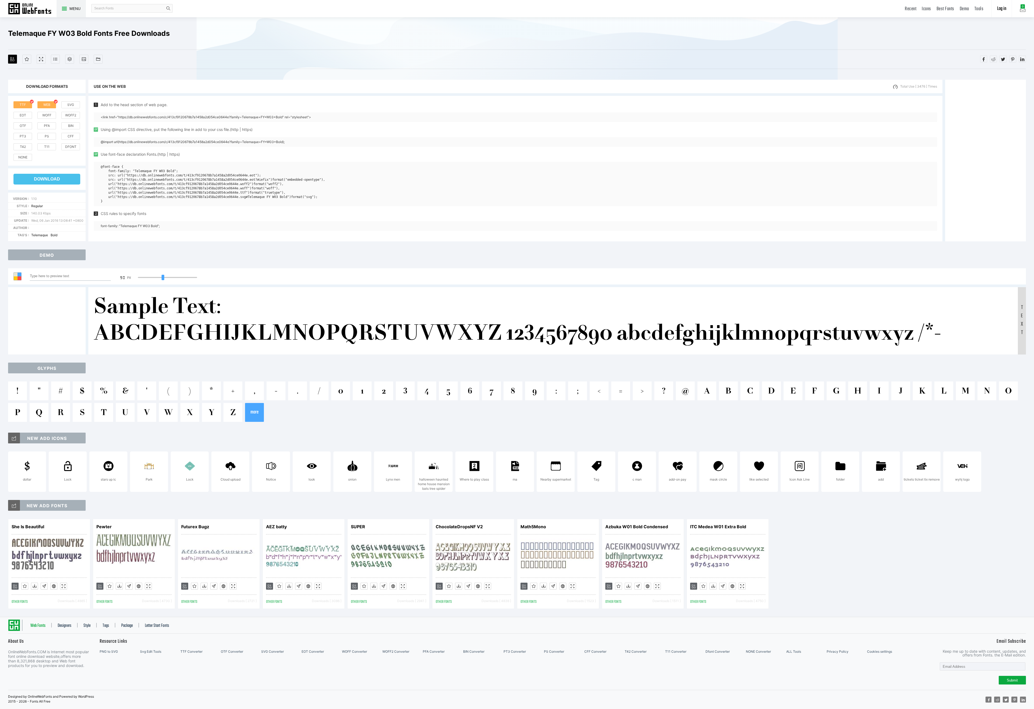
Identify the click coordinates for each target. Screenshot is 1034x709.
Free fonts (32, 9)
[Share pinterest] (1012, 58)
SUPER (358, 526)
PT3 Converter (515, 651)
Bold (54, 235)
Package (127, 625)
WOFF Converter (354, 651)
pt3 (23, 136)
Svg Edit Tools (150, 651)
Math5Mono (533, 526)
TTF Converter (191, 651)
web (46, 105)
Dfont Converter (717, 651)
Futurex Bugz (195, 526)
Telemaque (39, 235)
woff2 (70, 115)
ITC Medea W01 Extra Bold (718, 526)
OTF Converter (232, 651)
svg (70, 105)
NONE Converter (758, 651)
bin (71, 126)
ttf (23, 105)
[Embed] (53, 586)
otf (23, 126)
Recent (910, 9)
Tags (106, 625)
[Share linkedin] (1022, 58)
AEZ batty (276, 526)
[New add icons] (14, 438)
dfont (70, 147)
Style (86, 625)
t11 (47, 147)
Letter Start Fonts (157, 625)
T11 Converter (675, 651)
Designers (64, 625)
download (47, 179)
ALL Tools (793, 651)
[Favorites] (26, 59)
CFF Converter (595, 651)
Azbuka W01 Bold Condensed (636, 526)
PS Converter (554, 651)
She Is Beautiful (28, 526)
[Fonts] (98, 59)
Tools (979, 9)
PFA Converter (434, 651)
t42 (23, 147)
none (22, 157)
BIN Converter (473, 651)
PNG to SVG (109, 651)
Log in (1001, 9)
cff (71, 136)
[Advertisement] (985, 160)
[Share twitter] (1003, 58)
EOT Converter (313, 651)
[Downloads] (34, 586)
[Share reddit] (993, 58)
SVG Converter (272, 651)
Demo (964, 9)
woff (46, 115)
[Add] (12, 59)
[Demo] (41, 59)
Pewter (104, 526)
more (254, 412)
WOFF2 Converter (395, 651)
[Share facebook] (983, 58)
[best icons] (14, 505)
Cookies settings (879, 651)
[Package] (69, 59)
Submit (1012, 680)
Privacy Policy (837, 651)
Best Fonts (945, 9)
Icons (926, 9)
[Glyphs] (55, 59)
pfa (47, 126)
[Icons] (83, 59)
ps (47, 136)
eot (23, 115)
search (168, 8)
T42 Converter (636, 651)
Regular (37, 206)
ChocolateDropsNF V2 (459, 526)
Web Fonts (38, 625)
